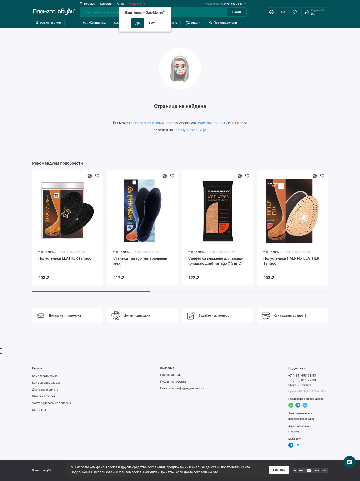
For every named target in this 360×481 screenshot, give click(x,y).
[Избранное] (294, 12)
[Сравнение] (283, 12)
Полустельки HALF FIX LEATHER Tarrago (291, 261)
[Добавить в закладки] (97, 175)
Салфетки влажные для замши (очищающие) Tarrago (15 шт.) (215, 261)
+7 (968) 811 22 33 (302, 380)
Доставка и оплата (45, 389)
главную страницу (190, 130)
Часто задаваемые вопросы (51, 403)
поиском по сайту (212, 123)
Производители (225, 23)
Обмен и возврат (43, 396)
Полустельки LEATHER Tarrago (64, 258)
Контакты (106, 3)
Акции (195, 23)
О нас (120, 3)
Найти (236, 12)
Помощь (89, 3)
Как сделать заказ (45, 376)
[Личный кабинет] (271, 12)
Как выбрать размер (46, 382)
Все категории (50, 22)
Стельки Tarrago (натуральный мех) (140, 261)
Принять (279, 469)
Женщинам (97, 23)
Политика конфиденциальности (182, 388)
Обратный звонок (299, 385)
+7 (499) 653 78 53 (223, 3)
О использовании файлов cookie (116, 472)
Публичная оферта (173, 381)
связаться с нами (148, 123)
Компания (167, 368)
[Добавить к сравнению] (89, 175)
